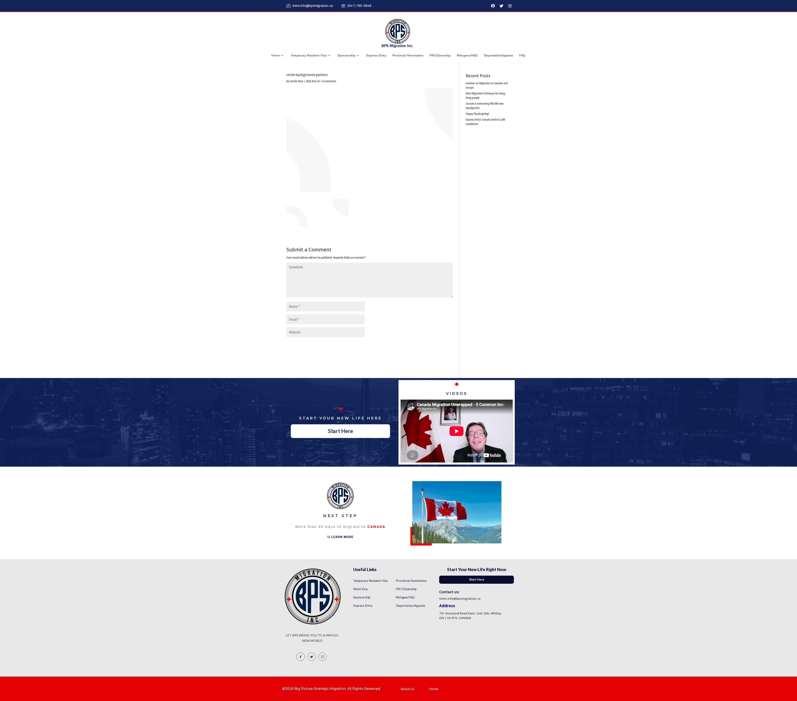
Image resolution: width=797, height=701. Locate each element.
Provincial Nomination (408, 55)
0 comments (329, 81)
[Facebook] (493, 6)
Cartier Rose (296, 81)
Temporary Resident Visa (309, 55)
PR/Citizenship (440, 55)
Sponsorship (346, 55)
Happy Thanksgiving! (477, 114)
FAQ (522, 55)
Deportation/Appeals (498, 55)
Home (275, 55)
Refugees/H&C (467, 55)
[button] (340, 431)
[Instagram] (510, 6)
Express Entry (376, 55)
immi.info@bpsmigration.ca (313, 5)
